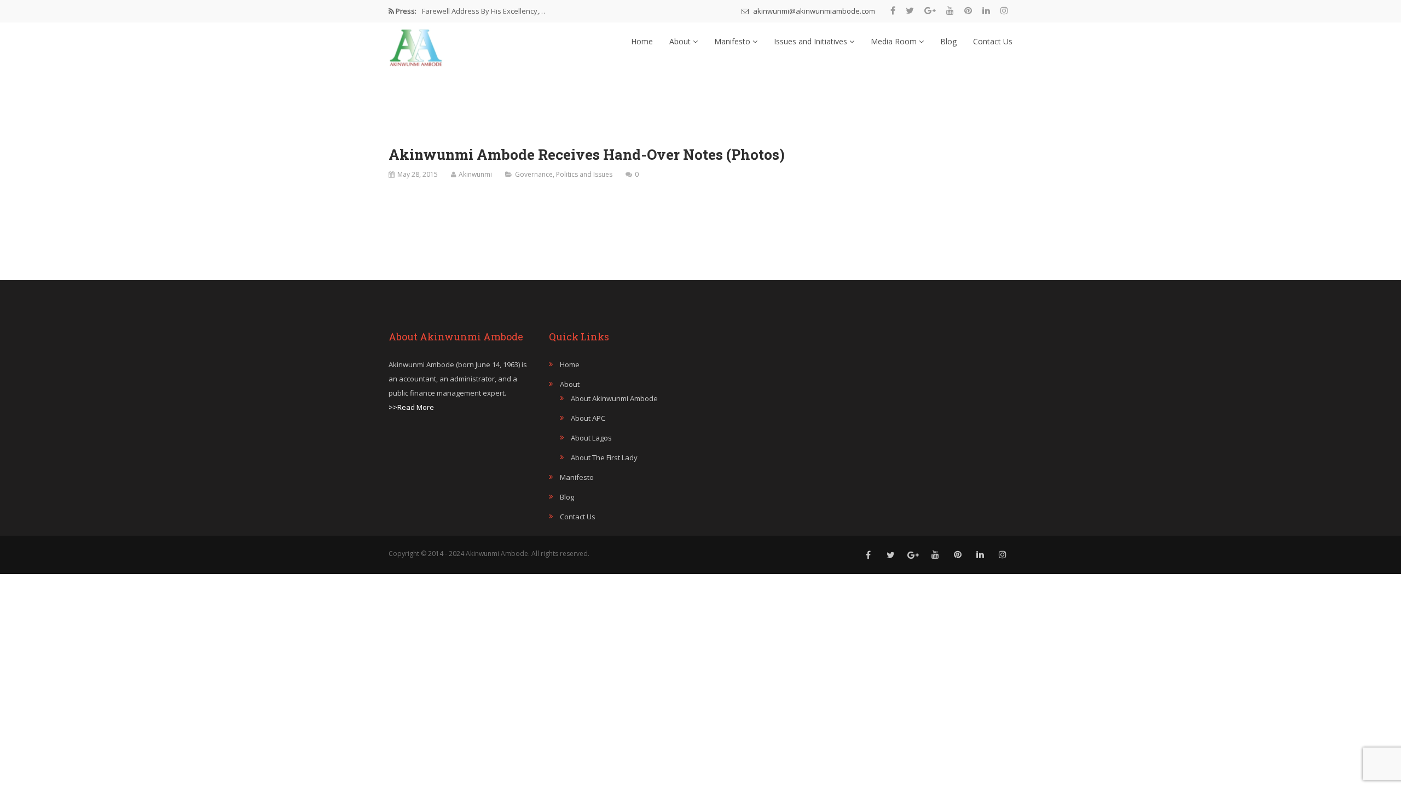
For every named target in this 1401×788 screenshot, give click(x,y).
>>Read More (411, 407)
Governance (534, 174)
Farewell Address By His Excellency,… (483, 11)
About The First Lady (604, 457)
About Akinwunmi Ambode (614, 398)
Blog (948, 41)
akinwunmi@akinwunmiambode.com (813, 11)
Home (642, 41)
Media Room (895, 41)
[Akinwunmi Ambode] (416, 45)
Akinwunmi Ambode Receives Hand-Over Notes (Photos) (587, 154)
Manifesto (733, 41)
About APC (588, 418)
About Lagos (591, 438)
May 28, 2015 (417, 174)
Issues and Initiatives (811, 41)
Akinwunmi (475, 174)
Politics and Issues (584, 174)
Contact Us (992, 41)
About (681, 41)
